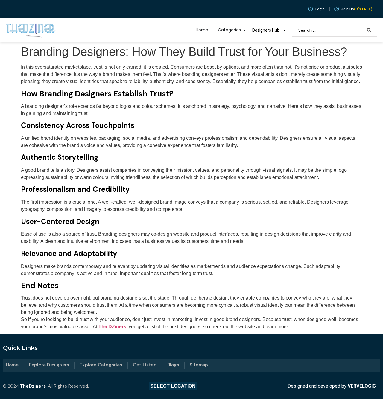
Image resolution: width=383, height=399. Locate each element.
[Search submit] (369, 30)
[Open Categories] (244, 30)
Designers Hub (265, 30)
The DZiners (112, 326)
